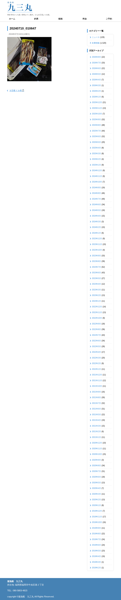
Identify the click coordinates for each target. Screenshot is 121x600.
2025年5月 (96, 142)
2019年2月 (96, 568)
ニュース (96, 37)
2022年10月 (97, 318)
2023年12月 (97, 238)
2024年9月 (96, 187)
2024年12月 (97, 170)
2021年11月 (97, 380)
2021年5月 (96, 414)
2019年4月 (96, 556)
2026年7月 (96, 63)
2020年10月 (97, 454)
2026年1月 (96, 97)
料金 (85, 19)
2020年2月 (96, 499)
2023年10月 (97, 250)
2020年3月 (96, 494)
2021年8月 (96, 397)
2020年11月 (97, 448)
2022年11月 (97, 312)
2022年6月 (96, 341)
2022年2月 (96, 363)
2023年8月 (96, 261)
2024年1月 (96, 233)
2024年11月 (97, 176)
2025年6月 (96, 136)
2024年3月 (96, 221)
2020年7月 (96, 471)
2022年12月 (97, 307)
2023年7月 (96, 267)
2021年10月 (97, 386)
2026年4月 (96, 80)
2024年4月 (96, 216)
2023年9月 (96, 256)
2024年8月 (96, 193)
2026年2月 (96, 91)
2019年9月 (96, 528)
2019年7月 (96, 539)
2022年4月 (96, 352)
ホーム (12, 19)
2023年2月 (96, 295)
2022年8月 (96, 329)
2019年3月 (96, 562)
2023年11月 (97, 244)
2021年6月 (96, 409)
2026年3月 (96, 85)
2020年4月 (96, 488)
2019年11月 (97, 517)
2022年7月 (96, 335)
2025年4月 (96, 148)
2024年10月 (97, 182)
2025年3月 (96, 153)
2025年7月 (96, 131)
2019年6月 (96, 545)
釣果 (36, 19)
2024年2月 (96, 227)
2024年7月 (96, 199)
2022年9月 (96, 324)
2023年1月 (96, 301)
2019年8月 (96, 533)
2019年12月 (97, 511)
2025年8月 (96, 125)
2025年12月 (97, 102)
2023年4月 (96, 284)
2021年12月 (97, 375)
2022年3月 (96, 358)
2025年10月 (97, 114)
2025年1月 (96, 165)
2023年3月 (96, 290)
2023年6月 (96, 272)
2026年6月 (96, 68)
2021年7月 (96, 403)
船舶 (60, 19)
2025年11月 (97, 108)
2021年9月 (96, 392)
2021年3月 (96, 426)
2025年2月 (96, 159)
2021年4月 (96, 420)
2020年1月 (96, 505)
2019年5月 (96, 551)
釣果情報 (96, 43)
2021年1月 (96, 437)
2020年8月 (96, 465)
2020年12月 (97, 443)
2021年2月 (96, 431)
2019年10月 (97, 522)
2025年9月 (96, 119)
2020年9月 (96, 460)
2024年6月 (96, 204)
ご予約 (109, 19)
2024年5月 (96, 210)
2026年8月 (96, 57)
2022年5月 (96, 346)
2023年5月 (96, 278)
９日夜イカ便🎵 (16, 90)
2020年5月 (96, 483)
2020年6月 (96, 477)
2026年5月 (96, 74)
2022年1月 (96, 369)
